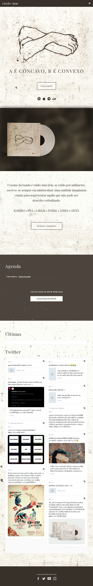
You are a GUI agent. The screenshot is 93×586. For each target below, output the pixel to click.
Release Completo (46, 226)
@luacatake (53, 390)
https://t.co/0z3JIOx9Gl (16, 432)
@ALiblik (69, 438)
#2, (43, 473)
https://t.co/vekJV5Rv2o (62, 426)
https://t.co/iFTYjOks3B (76, 509)
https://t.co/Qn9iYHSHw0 (27, 482)
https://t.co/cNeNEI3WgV (58, 516)
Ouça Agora (46, 86)
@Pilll (63, 438)
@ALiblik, (80, 415)
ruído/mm (54, 408)
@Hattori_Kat (54, 485)
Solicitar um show (46, 298)
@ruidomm (53, 365)
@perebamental (13, 365)
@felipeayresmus (55, 438)
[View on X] (44, 361)
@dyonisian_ (12, 382)
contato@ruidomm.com (46, 574)
